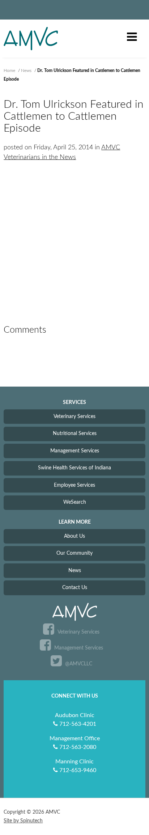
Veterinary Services (74, 416)
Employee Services (74, 485)
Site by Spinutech (23, 820)
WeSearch (74, 502)
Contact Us (74, 587)
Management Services (74, 450)
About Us (74, 536)
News (74, 570)
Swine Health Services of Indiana (74, 467)
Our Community (74, 553)
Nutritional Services (75, 433)
